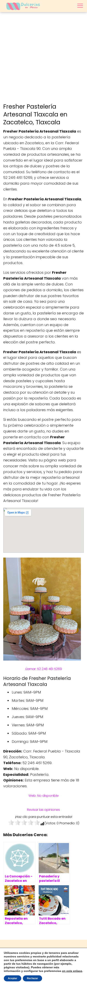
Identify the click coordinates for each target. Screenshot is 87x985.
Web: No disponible (44, 795)
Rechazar (32, 978)
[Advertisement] (43, 57)
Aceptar (12, 978)
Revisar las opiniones (43, 809)
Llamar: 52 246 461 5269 (43, 669)
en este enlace (72, 971)
